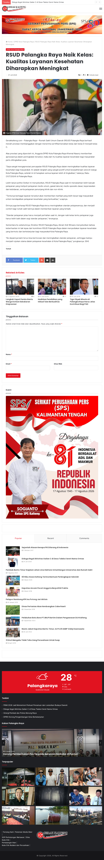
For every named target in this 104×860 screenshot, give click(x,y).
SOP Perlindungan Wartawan (13, 837)
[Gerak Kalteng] (14, 8)
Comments (84, 538)
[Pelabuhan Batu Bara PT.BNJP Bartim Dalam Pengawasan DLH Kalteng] (13, 621)
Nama (9, 354)
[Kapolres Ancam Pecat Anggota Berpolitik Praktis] (13, 591)
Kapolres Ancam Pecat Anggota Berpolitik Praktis (45, 588)
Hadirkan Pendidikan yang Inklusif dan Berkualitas (50, 300)
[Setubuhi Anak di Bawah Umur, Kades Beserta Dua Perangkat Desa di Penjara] (52, 776)
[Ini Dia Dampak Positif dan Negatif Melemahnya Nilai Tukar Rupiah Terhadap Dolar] (18, 796)
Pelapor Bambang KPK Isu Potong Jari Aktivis (26, 599)
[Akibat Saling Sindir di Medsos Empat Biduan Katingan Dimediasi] (85, 776)
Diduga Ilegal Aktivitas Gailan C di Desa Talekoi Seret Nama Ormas (53, 558)
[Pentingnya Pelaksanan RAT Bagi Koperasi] (85, 796)
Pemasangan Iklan (9, 843)
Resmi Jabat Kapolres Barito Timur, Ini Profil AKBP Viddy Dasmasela (53, 629)
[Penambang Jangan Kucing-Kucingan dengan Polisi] (85, 815)
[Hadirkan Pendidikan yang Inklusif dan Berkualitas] (52, 287)
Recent (50, 538)
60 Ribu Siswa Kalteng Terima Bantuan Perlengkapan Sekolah (50, 577)
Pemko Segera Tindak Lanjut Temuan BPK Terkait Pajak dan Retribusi (43, 754)
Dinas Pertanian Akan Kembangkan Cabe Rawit (44, 606)
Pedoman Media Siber (23, 832)
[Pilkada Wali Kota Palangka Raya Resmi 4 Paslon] (18, 815)
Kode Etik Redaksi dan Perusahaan (15, 845)
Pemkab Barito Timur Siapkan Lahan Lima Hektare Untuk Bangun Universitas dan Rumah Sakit (49, 570)
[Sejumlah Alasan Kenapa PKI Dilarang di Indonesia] (13, 551)
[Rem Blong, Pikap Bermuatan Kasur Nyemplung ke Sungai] (52, 815)
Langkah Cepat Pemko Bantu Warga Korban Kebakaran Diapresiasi (19, 301)
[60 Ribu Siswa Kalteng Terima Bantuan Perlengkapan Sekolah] (13, 580)
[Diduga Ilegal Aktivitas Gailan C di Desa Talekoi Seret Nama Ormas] (13, 562)
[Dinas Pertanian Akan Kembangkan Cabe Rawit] (13, 610)
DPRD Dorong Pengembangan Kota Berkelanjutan (23, 717)
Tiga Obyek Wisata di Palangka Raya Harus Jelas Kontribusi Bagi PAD (82, 301)
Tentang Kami (8, 832)
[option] (52, 743)
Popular (18, 538)
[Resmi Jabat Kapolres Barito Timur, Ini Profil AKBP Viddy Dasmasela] (13, 632)
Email (9, 364)
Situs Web (58, 364)
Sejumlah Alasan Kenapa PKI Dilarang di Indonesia (45, 547)
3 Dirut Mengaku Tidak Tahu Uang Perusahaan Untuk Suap (33, 640)
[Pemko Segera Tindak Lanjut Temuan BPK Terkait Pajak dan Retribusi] (52, 743)
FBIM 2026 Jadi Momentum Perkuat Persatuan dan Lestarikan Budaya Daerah (35, 705)
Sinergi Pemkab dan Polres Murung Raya (28, 2)
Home (10, 42)
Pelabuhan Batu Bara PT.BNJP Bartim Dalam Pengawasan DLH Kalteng (54, 617)
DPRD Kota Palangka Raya (24, 42)
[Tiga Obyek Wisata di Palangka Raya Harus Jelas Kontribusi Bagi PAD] (84, 287)
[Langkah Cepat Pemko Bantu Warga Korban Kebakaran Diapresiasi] (20, 286)
